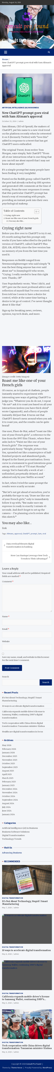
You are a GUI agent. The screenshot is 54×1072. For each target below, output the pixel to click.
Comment (7, 581)
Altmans (10, 533)
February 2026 (9, 749)
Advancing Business (12, 852)
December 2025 (9, 756)
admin (21, 121)
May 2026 (6, 745)
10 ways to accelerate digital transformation (23, 706)
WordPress (47, 1067)
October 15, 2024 (9, 121)
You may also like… (16, 221)
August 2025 (8, 771)
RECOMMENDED (12, 861)
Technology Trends (11, 839)
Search (5, 676)
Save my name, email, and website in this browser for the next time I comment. (25, 658)
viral (44, 533)
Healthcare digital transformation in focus (22, 731)
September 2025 (10, 767)
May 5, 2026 (7, 1003)
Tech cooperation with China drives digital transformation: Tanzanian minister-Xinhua (27, 1047)
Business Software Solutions (15, 832)
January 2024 (8, 814)
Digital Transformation (13, 835)
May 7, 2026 (7, 907)
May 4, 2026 (7, 1052)
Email (5, 629)
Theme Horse (16, 1067)
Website (6, 641)
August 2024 (8, 803)
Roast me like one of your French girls (21, 218)
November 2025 (9, 760)
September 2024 (10, 800)
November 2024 (9, 792)
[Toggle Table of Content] (35, 211)
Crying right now (12, 215)
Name (5, 616)
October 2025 (8, 763)
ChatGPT (26, 533)
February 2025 (9, 781)
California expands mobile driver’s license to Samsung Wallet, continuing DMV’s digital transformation (23, 714)
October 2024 (8, 796)
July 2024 (6, 807)
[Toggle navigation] (5, 52)
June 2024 (6, 810)
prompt (34, 533)
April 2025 (7, 774)
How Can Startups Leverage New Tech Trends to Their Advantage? (29, 557)
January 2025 (8, 785)
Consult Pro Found (21, 40)
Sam (40, 533)
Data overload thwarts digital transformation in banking (20, 545)
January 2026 (8, 752)
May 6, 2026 (7, 954)
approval (18, 533)
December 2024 (9, 789)
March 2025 (7, 778)
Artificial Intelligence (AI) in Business (20, 107)
